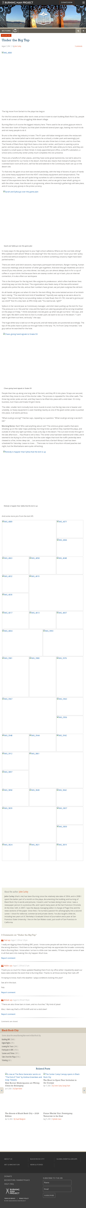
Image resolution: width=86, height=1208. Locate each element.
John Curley (17, 46)
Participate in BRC (8, 1049)
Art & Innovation (12, 1165)
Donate (8, 1176)
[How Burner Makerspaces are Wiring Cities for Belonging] (24, 1077)
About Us (8, 1159)
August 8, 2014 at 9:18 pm (21, 1000)
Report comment (8, 958)
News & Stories (36, 1165)
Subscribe (49, 1195)
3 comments (78, 46)
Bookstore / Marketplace (17, 1180)
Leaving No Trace (7, 1046)
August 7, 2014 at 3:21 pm (21, 965)
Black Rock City (37, 1159)
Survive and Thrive (8, 1053)
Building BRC (6, 35)
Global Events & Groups (67, 1159)
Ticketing (5, 1060)
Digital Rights (6, 1042)
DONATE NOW (66, 2)
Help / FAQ (9, 1184)
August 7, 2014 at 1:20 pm (19, 940)
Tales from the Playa (9, 1056)
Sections (6, 31)
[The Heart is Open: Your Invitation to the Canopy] (62, 1076)
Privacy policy (24, 1198)
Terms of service (9, 1198)
